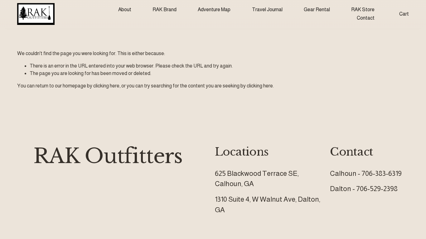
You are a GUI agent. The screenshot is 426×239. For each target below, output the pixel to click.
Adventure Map (214, 9)
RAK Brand (164, 9)
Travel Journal (267, 9)
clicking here (106, 85)
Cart (404, 13)
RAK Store (363, 9)
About (124, 9)
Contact (366, 18)
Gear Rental (317, 9)
